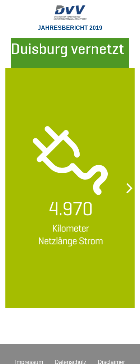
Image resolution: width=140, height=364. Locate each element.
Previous (18, 188)
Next (122, 188)
